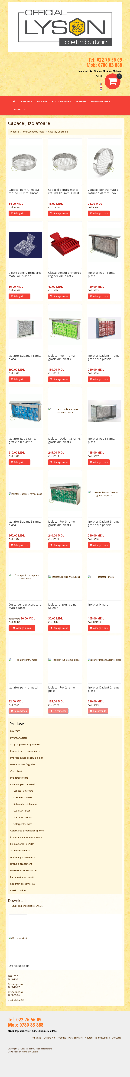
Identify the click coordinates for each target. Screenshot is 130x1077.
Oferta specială (19, 966)
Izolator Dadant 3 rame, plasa (25, 523)
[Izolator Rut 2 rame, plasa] (65, 659)
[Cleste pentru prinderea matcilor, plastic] (25, 245)
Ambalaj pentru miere (22, 857)
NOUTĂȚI (15, 731)
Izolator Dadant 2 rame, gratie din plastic (64, 440)
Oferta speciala (15, 983)
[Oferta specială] (18, 938)
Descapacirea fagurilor (23, 764)
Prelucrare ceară (19, 777)
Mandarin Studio (30, 1051)
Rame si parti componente (25, 751)
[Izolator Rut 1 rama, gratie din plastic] (65, 328)
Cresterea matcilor (22, 797)
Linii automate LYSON (22, 843)
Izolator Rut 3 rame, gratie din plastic (61, 523)
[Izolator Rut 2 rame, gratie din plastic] (25, 411)
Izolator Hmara (98, 604)
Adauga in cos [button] (20, 213)
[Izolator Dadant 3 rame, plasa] (25, 494)
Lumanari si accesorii (22, 877)
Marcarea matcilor (22, 817)
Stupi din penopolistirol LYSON (27, 905)
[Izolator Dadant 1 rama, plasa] (25, 328)
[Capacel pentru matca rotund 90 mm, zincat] (25, 162)
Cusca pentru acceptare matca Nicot (25, 606)
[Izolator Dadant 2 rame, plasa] (104, 659)
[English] (101, 90)
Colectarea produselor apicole (27, 830)
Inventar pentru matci (34, 131)
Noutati (80, 101)
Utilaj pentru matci (22, 823)
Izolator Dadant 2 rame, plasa (104, 689)
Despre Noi (26, 101)
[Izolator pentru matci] (25, 659)
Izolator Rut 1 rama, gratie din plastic (61, 357)
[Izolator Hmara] (104, 576)
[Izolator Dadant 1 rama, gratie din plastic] (104, 328)
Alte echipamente (20, 850)
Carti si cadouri (18, 890)
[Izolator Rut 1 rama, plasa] (104, 245)
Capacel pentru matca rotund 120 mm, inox (103, 191)
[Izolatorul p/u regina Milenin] (65, 576)
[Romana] (101, 83)
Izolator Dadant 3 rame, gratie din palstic (104, 523)
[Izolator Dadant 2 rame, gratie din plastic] (65, 411)
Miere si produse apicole (23, 870)
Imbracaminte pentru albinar (26, 757)
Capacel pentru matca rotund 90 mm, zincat (24, 191)
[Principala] (13, 101)
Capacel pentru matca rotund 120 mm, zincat (63, 191)
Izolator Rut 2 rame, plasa (61, 689)
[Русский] (101, 86)
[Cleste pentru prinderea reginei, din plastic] (65, 245)
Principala (36, 1037)
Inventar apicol (18, 737)
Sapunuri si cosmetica (22, 883)
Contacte (19, 109)
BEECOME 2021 (16, 999)
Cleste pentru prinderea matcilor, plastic (25, 274)
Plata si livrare (61, 101)
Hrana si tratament (21, 863)
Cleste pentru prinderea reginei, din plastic (64, 274)
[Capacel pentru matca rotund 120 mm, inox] (104, 162)
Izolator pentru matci (23, 687)
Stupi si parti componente (24, 744)
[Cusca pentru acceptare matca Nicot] (25, 577)
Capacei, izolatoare (58, 131)
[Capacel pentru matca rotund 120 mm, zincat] (65, 162)
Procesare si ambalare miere (26, 837)
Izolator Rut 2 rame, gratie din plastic (22, 440)
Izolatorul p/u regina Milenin (62, 606)
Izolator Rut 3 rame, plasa (101, 440)
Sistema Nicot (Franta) (25, 803)
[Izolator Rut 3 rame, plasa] (104, 411)
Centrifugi (16, 771)
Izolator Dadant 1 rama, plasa (25, 357)
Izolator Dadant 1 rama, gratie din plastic (104, 357)
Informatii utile (100, 101)
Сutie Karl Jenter (21, 810)
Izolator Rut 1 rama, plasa (101, 274)
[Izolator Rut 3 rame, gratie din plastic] (65, 494)
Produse (42, 101)
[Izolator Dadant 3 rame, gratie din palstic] (104, 494)
